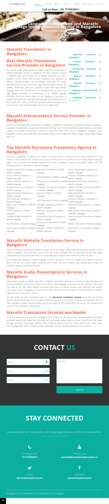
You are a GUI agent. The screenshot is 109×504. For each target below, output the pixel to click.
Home (37, 4)
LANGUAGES (87, 4)
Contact (100, 4)
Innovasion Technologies (51, 493)
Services (48, 4)
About (57, 4)
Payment (77, 4)
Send (79, 389)
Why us (66, 4)
